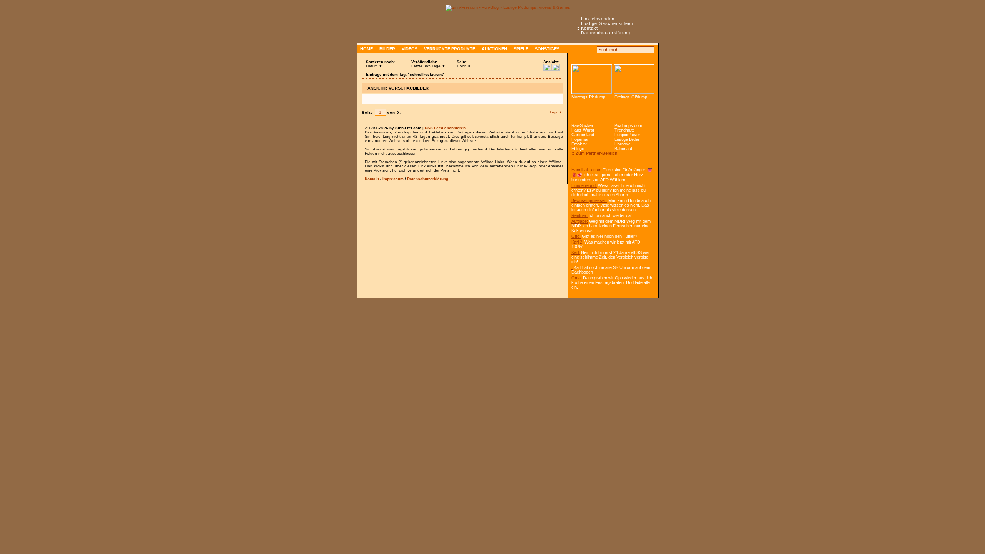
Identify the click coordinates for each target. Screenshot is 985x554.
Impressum (393, 179)
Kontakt (589, 28)
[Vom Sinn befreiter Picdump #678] (591, 79)
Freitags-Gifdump (630, 97)
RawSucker (582, 125)
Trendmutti (624, 130)
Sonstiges (547, 49)
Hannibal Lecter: (586, 169)
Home (366, 49)
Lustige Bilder (626, 139)
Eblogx (577, 148)
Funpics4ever (627, 134)
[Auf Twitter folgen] (591, 49)
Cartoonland (582, 134)
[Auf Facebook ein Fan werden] (583, 49)
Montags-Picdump (588, 97)
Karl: (575, 252)
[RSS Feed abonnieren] (574, 49)
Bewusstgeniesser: (589, 200)
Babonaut (623, 148)
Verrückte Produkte (449, 49)
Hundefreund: (584, 185)
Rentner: (579, 215)
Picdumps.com (628, 125)
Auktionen (494, 49)
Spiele (521, 49)
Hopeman (580, 139)
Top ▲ (556, 112)
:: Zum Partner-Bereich (594, 153)
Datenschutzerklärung (605, 32)
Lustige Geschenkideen (607, 23)
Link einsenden (597, 19)
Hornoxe (622, 144)
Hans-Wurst (582, 130)
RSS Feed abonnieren (445, 128)
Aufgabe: (579, 221)
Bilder (387, 49)
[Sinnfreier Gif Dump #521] (634, 79)
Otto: (576, 236)
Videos (409, 49)
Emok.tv (579, 144)
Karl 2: (577, 242)
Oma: (576, 277)
